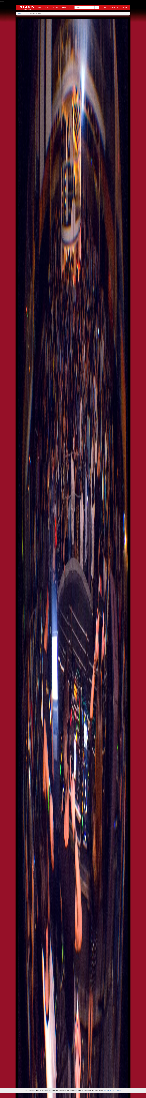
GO (97, 7)
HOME (40, 7)
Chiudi (119, 1091)
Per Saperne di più (109, 1091)
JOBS (105, 7)
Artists (26, 14)
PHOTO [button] (55, 7)
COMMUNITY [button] (114, 7)
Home (20, 14)
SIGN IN (124, 7)
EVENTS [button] (47, 7)
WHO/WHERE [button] (66, 7)
